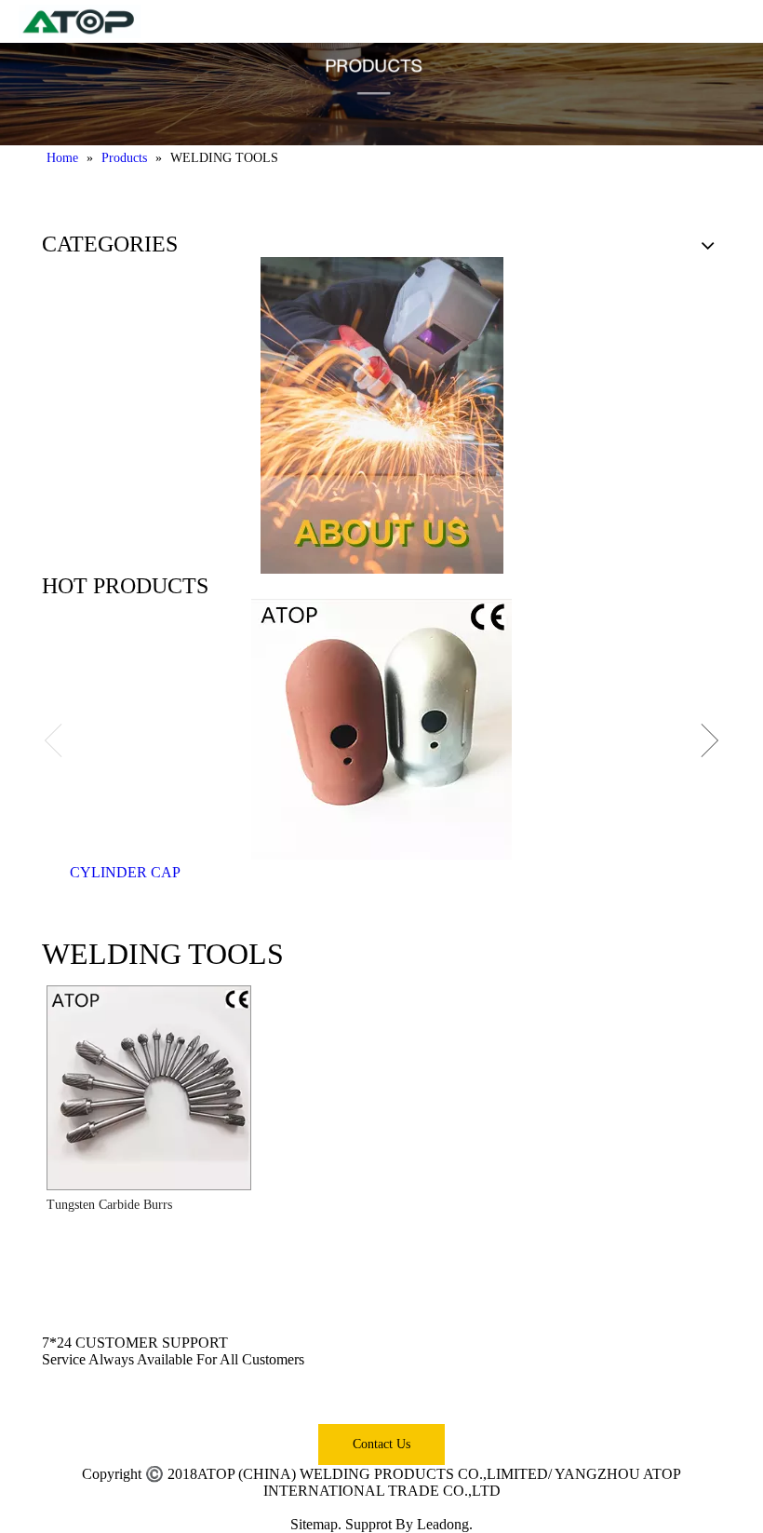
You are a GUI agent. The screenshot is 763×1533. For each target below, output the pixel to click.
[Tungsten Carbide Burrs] (148, 1086)
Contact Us (381, 1444)
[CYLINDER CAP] (381, 729)
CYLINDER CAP (125, 872)
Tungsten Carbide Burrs (109, 1205)
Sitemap (314, 1524)
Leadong (443, 1524)
